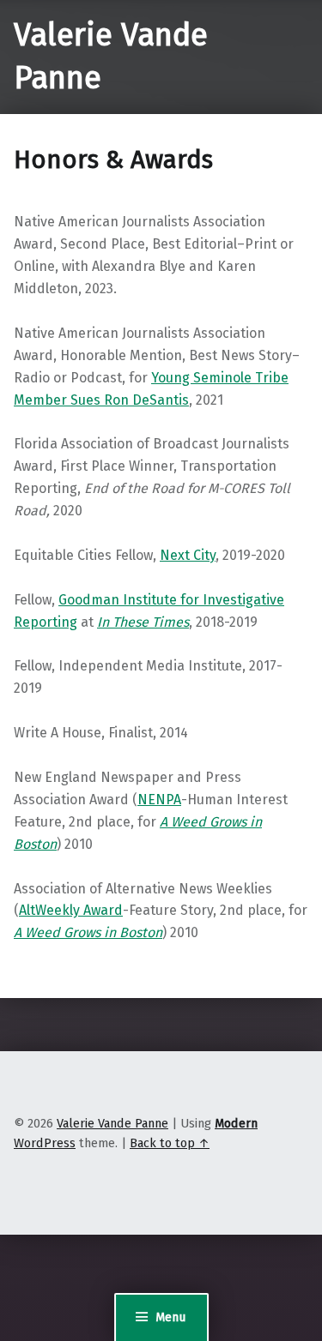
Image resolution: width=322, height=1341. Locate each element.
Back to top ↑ (170, 1143)
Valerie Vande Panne (112, 1123)
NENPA (159, 799)
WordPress (45, 1143)
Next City (188, 555)
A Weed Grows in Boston (88, 932)
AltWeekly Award (71, 910)
